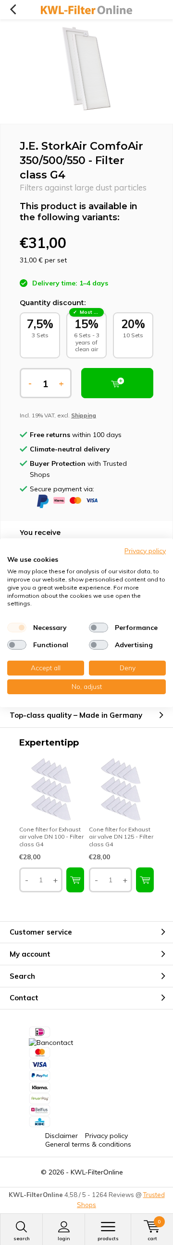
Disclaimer (61, 1135)
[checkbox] (16, 627)
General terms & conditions (88, 1144)
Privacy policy (106, 1135)
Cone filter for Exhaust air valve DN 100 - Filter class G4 (51, 837)
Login (64, 1238)
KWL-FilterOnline (97, 1172)
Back (12, 9)
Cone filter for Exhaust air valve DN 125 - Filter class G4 (121, 837)
